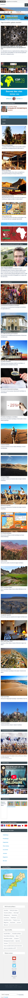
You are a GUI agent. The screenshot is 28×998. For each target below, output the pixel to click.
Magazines (5, 857)
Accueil (6, 985)
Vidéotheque (13, 917)
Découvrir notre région (9, 830)
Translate (6, 997)
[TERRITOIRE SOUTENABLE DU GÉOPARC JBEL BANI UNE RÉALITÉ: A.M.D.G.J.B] (14, 67)
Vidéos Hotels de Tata (7, 216)
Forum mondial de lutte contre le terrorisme (13, 945)
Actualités (6, 910)
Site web (5, 860)
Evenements (6, 917)
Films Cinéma (6, 846)
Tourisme (6, 943)
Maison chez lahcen (6, 170)
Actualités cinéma (7, 920)
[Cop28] (14, 81)
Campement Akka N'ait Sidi (8, 196)
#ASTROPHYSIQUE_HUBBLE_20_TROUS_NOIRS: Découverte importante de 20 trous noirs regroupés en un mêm (13, 47)
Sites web (6, 925)
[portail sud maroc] (10, 17)
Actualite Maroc (7, 933)
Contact (20, 986)
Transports (16, 938)
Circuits (4, 120)
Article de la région (14, 910)
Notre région (16, 912)
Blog (16, 985)
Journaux (5, 853)
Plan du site (11, 985)
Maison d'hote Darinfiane (7, 145)
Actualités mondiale (8, 938)
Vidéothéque (5, 835)
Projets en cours (16, 920)
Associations (14, 915)
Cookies (15, 986)
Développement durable (9, 940)
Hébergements (5, 116)
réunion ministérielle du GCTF (10, 948)
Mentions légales (9, 986)
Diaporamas (5, 842)
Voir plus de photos (11, 806)
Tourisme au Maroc (8, 912)
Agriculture (18, 940)
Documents (5, 849)
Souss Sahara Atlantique (9, 936)
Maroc (17, 936)
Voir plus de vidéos (5, 794)
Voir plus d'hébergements (14, 224)
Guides (3, 123)
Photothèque (5, 838)
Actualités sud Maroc (16, 933)
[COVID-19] (14, 95)
